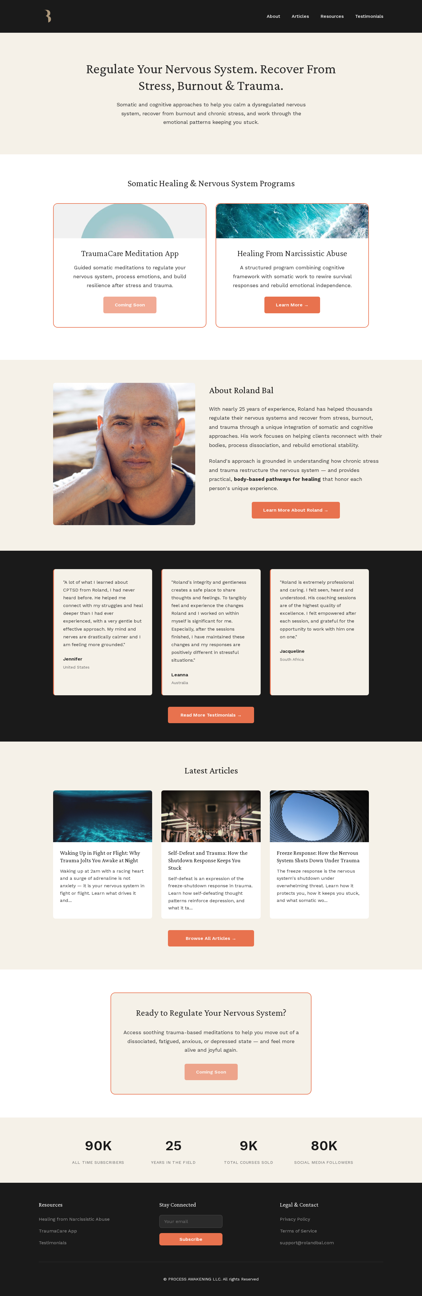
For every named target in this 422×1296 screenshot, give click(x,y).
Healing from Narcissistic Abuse (74, 1219)
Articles (300, 16)
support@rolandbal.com (307, 1242)
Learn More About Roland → (295, 510)
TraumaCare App (58, 1231)
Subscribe (190, 1239)
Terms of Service (298, 1231)
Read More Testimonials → (211, 715)
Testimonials (369, 16)
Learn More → (292, 305)
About (273, 16)
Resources (332, 16)
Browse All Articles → (211, 938)
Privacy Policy (295, 1219)
